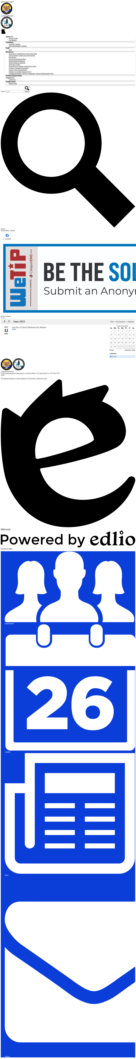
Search (3, 91)
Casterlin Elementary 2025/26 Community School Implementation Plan (31, 73)
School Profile (13, 38)
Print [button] (111, 321)
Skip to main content (7, 2)
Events (114, 356)
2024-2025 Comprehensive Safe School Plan (23, 54)
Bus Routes (12, 57)
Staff (10, 50)
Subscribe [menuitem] (131, 321)
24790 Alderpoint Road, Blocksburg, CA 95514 (16, 373)
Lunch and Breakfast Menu (17, 59)
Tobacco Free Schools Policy (18, 70)
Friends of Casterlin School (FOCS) (20, 72)
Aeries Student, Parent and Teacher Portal (22, 55)
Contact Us (12, 79)
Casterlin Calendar (14, 44)
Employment (13, 83)
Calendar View (130, 350)
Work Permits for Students (17, 63)
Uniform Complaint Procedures (18, 68)
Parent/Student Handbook (17, 61)
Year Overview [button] (120, 321)
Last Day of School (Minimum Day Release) (29, 327)
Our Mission (13, 40)
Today (111, 350)
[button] (9, 37)
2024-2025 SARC (14, 64)
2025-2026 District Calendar (18, 46)
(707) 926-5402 (41, 373)
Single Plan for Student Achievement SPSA (22, 66)
